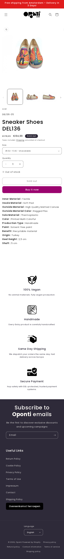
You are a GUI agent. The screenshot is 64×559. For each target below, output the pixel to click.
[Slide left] (3, 97)
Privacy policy (49, 542)
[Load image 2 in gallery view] (32, 97)
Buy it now (32, 189)
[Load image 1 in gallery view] (15, 97)
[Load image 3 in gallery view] (49, 97)
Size (4, 145)
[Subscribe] (54, 435)
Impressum (12, 485)
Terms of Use (13, 479)
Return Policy (13, 458)
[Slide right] (60, 97)
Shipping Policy (14, 499)
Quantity (6, 158)
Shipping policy (33, 551)
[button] (6, 14)
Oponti (19, 542)
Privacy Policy (13, 472)
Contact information (31, 547)
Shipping (20, 140)
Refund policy (13, 547)
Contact (10, 492)
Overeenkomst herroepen (24, 506)
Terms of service (52, 547)
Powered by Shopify (31, 542)
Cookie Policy (13, 465)
